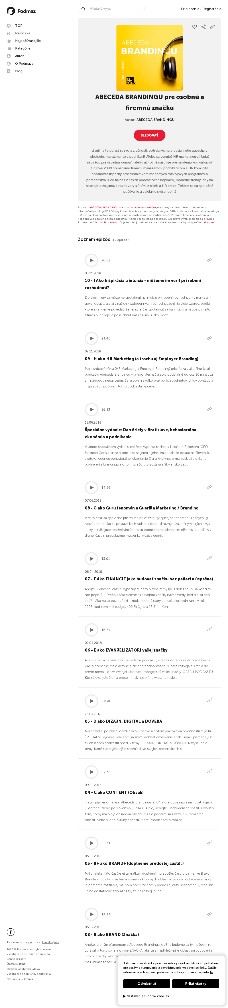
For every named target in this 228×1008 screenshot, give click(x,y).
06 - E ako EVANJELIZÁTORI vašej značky (126, 650)
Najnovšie (23, 33)
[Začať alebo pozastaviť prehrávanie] (91, 260)
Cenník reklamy (16, 958)
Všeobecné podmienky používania (29, 973)
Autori (19, 56)
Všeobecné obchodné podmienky (28, 954)
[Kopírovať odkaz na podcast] (212, 27)
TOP (18, 26)
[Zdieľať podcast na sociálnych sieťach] (203, 27)
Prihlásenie (190, 9)
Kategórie (23, 48)
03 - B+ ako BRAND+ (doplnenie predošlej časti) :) (134, 863)
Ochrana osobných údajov (23, 969)
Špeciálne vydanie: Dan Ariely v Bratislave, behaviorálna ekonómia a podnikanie (140, 433)
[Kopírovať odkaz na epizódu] (209, 260)
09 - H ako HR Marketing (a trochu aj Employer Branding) (141, 358)
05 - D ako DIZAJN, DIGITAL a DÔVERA (123, 721)
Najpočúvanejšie (28, 41)
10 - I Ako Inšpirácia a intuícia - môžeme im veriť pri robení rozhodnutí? (143, 284)
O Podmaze (24, 64)
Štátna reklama (16, 963)
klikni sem (210, 222)
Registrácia (211, 9)
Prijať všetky (195, 983)
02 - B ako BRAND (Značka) (112, 934)
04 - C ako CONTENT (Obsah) (114, 792)
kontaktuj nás (50, 942)
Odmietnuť (146, 983)
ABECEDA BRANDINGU (155, 120)
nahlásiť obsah (109, 222)
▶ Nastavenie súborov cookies (146, 996)
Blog (18, 71)
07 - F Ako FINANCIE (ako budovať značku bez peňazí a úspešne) (149, 579)
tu (211, 972)
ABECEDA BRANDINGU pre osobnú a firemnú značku (122, 207)
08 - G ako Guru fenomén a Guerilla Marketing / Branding (142, 508)
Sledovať (150, 135)
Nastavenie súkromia (20, 979)
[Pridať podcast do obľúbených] (194, 27)
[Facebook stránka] (10, 932)
